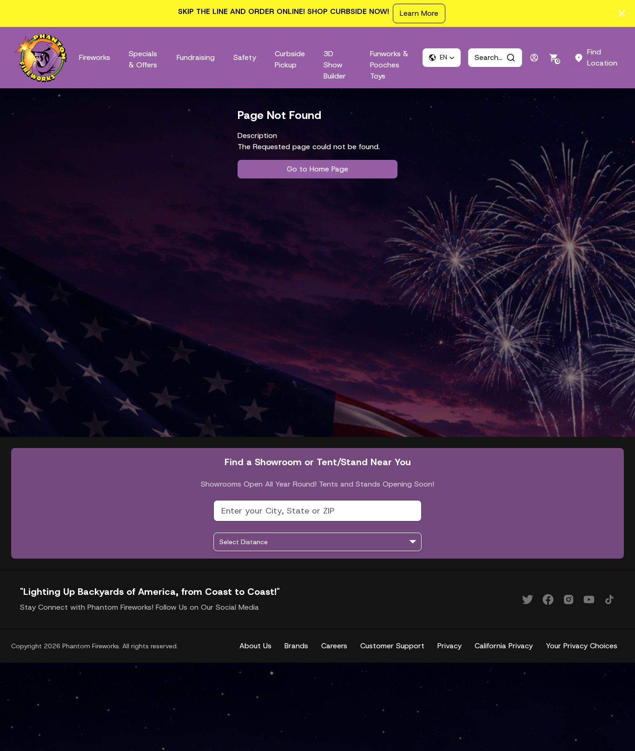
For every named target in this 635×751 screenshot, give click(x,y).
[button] (442, 58)
